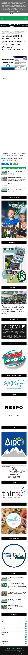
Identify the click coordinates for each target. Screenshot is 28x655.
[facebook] (7, 13)
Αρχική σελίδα (4, 31)
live (14, 626)
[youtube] (12, 13)
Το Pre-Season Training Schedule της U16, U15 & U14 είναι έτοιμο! (16, 188)
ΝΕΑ (9, 31)
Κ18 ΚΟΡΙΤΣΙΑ (10, 160)
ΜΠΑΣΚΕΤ (14, 636)
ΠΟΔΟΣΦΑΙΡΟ (14, 641)
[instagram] (10, 13)
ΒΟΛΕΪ (14, 634)
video (14, 630)
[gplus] (18, 13)
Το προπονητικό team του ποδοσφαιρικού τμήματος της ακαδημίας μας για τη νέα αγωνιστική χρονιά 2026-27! (17, 594)
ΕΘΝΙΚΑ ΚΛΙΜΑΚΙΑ (18, 158)
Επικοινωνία (19, 648)
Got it (18, 11)
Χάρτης (13, 648)
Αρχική (8, 648)
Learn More (12, 11)
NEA (14, 623)
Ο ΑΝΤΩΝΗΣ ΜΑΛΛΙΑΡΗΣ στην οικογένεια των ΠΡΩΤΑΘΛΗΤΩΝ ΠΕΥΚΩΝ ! (15, 607)
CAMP (14, 621)
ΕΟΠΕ (4, 160)
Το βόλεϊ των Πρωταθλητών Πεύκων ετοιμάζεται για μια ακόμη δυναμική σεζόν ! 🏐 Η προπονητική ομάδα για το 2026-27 (17, 585)
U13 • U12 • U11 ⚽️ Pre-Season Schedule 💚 (15, 172)
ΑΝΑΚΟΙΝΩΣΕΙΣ (9, 158)
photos (14, 628)
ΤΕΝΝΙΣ (14, 643)
